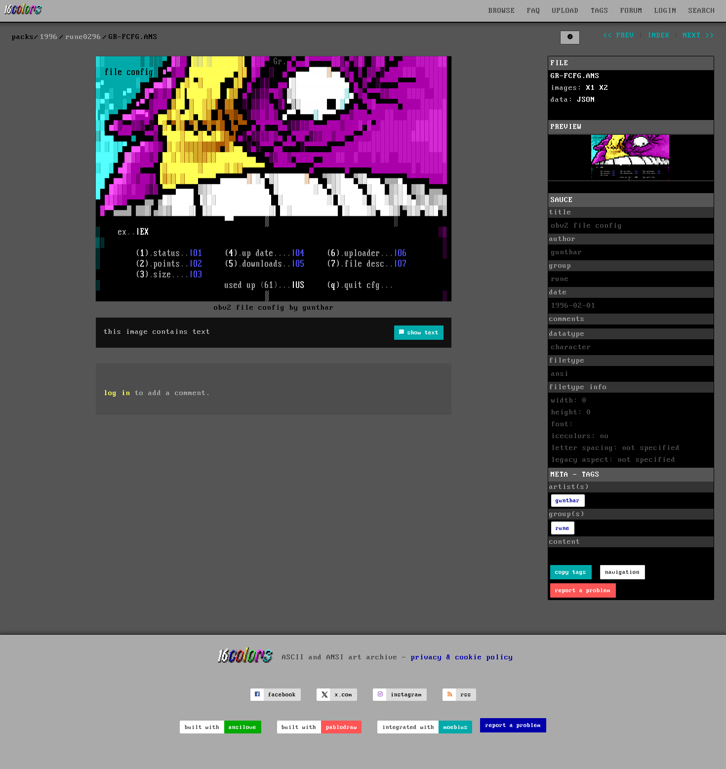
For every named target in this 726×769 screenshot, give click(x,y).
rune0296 (83, 37)
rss (466, 694)
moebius (456, 727)
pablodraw (341, 727)
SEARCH (701, 11)
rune (562, 528)
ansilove (242, 727)
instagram (406, 694)
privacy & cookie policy (462, 657)
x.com (343, 694)
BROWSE (501, 11)
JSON (586, 100)
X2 (604, 88)
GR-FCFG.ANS (575, 76)
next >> (698, 36)
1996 (49, 37)
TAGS (599, 11)
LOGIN (665, 11)
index (658, 36)
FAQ (533, 11)
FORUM (631, 11)
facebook (282, 694)
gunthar (568, 500)
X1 (590, 88)
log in (117, 393)
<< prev (618, 36)
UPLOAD (565, 11)
